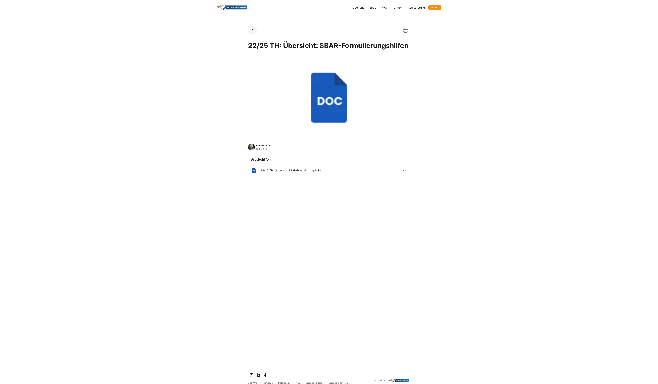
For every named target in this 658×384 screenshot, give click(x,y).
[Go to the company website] (399, 381)
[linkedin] (258, 375)
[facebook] (265, 375)
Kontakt (397, 7)
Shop (373, 7)
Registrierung (416, 7)
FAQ (384, 7)
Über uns (358, 7)
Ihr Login (434, 7)
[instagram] (251, 375)
